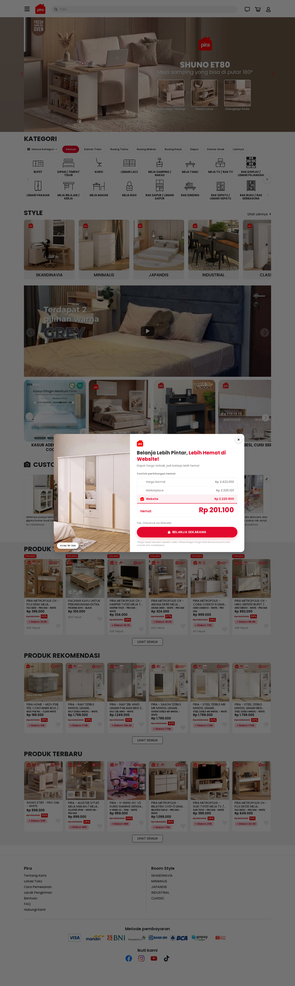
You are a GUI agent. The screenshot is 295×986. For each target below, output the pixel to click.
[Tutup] (238, 439)
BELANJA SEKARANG (189, 532)
